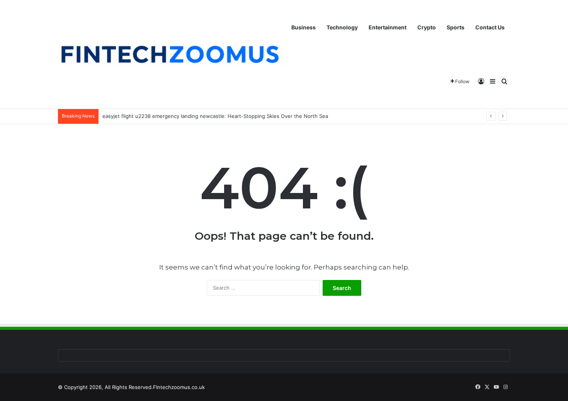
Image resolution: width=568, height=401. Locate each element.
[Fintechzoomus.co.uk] (172, 54)
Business (303, 27)
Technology (342, 27)
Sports (455, 27)
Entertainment (387, 27)
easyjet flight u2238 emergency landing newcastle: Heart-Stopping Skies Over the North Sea (215, 116)
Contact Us (490, 27)
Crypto (426, 27)
